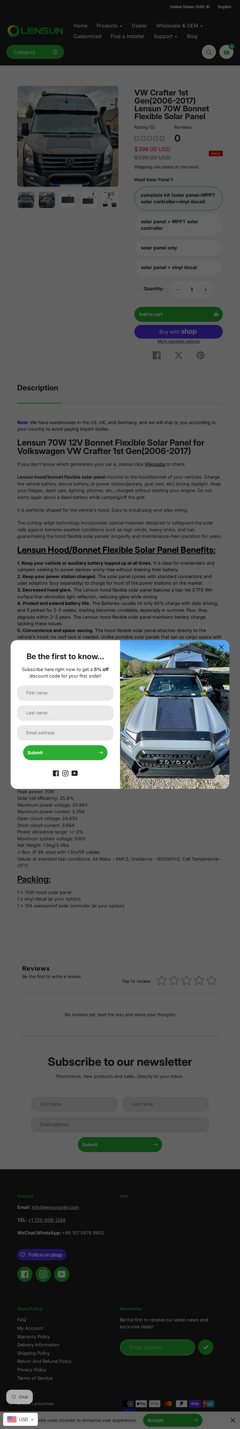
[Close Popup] (221, 647)
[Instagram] (65, 772)
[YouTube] (75, 772)
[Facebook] (56, 772)
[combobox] (20, 1419)
